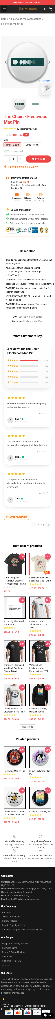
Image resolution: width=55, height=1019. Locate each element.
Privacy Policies (9, 921)
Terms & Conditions (11, 916)
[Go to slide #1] (19, 104)
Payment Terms (9, 948)
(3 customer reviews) (27, 129)
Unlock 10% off (6, 1005)
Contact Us (7, 956)
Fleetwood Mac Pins (12, 23)
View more (27, 727)
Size (6, 140)
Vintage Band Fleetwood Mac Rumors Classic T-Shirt (39, 668)
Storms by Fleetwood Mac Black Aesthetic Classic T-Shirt (14, 668)
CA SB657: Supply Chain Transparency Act (22, 929)
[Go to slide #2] (35, 104)
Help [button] (49, 1015)
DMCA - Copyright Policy (13, 925)
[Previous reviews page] (34, 525)
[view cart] (51, 9)
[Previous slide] (6, 62)
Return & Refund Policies (13, 952)
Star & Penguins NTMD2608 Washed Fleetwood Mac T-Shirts (15, 580)
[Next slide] (49, 62)
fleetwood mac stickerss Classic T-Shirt (38, 624)
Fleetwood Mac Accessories (26, 18)
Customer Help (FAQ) (12, 961)
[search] (46, 9)
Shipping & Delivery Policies (15, 943)
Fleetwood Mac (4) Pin (40, 811)
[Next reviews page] (48, 525)
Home (4, 18)
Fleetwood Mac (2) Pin (14, 771)
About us (6, 912)
